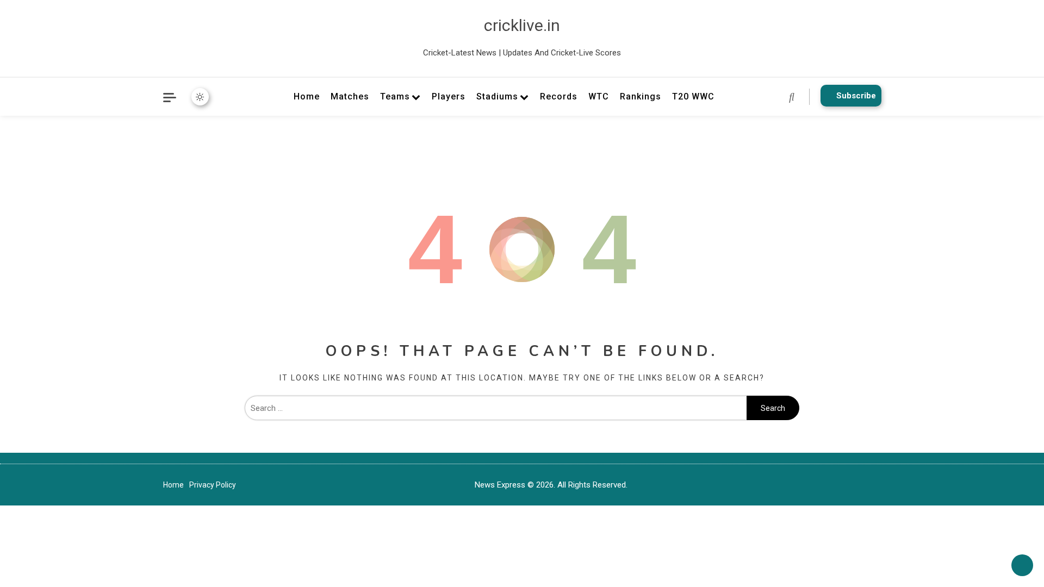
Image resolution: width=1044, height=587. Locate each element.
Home (307, 96)
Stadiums (497, 96)
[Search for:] (496, 408)
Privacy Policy (212, 484)
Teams (395, 96)
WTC (598, 96)
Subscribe (856, 96)
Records (558, 96)
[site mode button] (200, 96)
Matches (350, 96)
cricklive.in (522, 25)
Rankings (640, 96)
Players (448, 96)
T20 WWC (693, 96)
